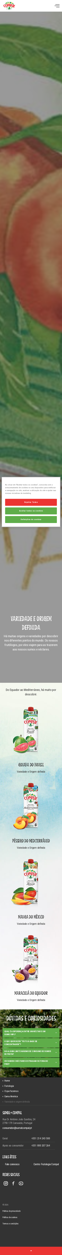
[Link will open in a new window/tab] (5, 1183)
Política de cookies (9, 1217)
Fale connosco (12, 1164)
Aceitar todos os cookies (31, 511)
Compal (9, 6)
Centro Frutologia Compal (46, 1164)
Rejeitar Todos (31, 502)
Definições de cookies (31, 519)
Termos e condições (10, 1224)
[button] (31, 1251)
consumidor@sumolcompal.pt (17, 1128)
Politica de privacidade (11, 1211)
